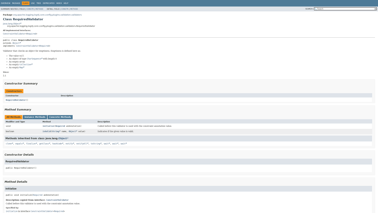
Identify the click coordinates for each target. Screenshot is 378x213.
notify (69, 143)
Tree (38, 3)
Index (59, 3)
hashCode (57, 143)
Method (39, 9)
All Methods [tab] (13, 117)
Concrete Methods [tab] (60, 117)
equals (18, 143)
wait (106, 143)
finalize (31, 143)
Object (15, 43)
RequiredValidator (16, 100)
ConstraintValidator (14, 34)
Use (33, 3)
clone (9, 143)
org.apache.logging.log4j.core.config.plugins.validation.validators (47, 15)
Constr (30, 9)
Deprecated (48, 3)
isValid (47, 131)
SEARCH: (309, 9)
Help (66, 3)
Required (31, 34)
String (55, 131)
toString (95, 143)
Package (16, 3)
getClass (44, 143)
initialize (48, 126)
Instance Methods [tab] (35, 117)
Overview (5, 3)
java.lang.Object (11, 23)
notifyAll (81, 143)
